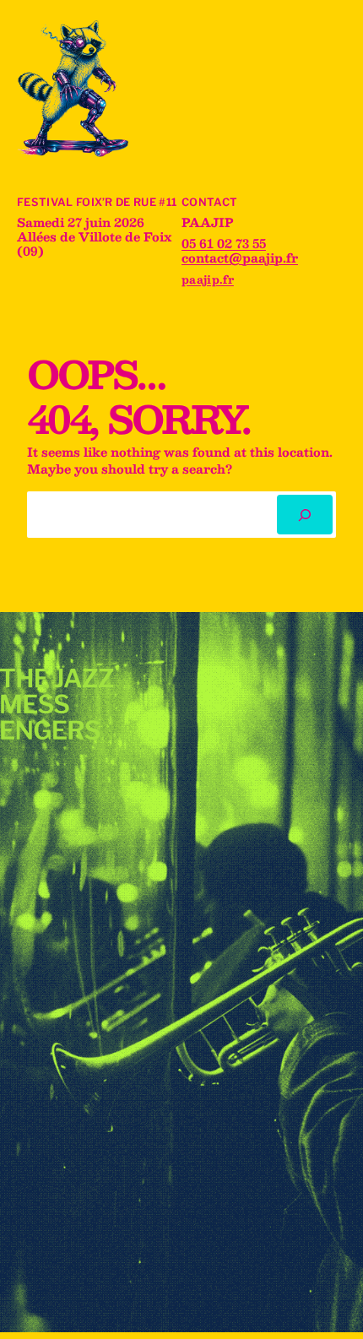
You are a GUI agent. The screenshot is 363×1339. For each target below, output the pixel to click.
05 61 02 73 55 (224, 243)
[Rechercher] (305, 514)
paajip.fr (208, 279)
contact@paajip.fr (240, 257)
